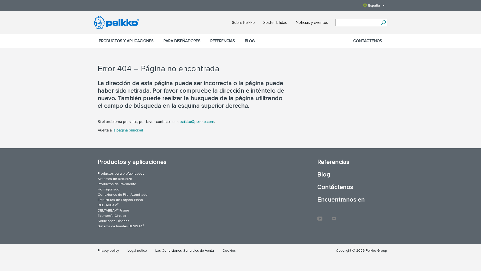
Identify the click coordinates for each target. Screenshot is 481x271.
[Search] (383, 22)
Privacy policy (108, 250)
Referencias (222, 40)
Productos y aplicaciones (126, 40)
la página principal (128, 130)
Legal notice (137, 250)
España (374, 5)
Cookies (229, 250)
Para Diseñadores (182, 40)
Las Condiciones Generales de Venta (184, 250)
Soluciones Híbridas (113, 221)
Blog (250, 40)
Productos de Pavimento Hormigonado (117, 186)
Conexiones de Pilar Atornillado (123, 194)
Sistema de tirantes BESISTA (121, 226)
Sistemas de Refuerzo (115, 179)
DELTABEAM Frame (113, 210)
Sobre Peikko (243, 22)
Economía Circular (112, 216)
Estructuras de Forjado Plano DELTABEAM (120, 202)
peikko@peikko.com (197, 121)
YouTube (319, 216)
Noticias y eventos (312, 22)
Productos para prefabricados (121, 173)
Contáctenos (367, 40)
